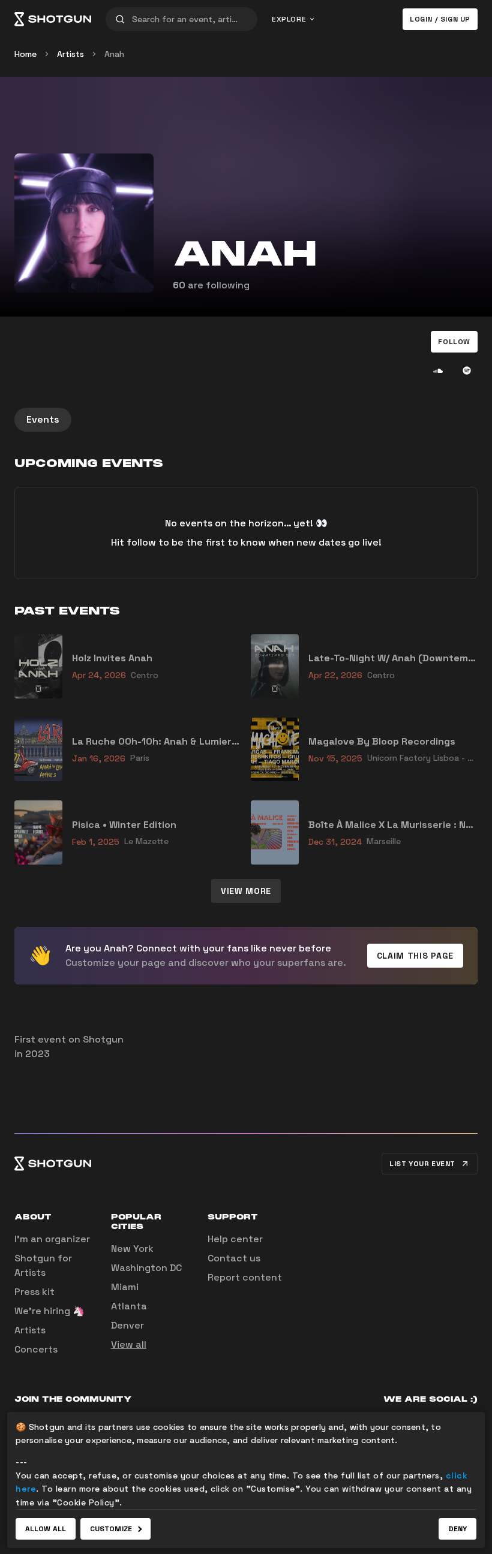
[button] (454, 342)
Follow (454, 342)
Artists (70, 54)
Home (25, 54)
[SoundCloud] (438, 370)
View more (246, 891)
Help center (235, 1239)
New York (132, 1248)
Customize (111, 1529)
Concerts (36, 1349)
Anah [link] (114, 54)
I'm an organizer (52, 1239)
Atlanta (129, 1306)
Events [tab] (42, 419)
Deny (457, 1529)
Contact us (234, 1258)
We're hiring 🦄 (49, 1311)
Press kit (34, 1291)
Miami (125, 1287)
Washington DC (146, 1267)
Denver (127, 1325)
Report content (245, 1277)
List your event (422, 1163)
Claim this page (415, 955)
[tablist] (246, 420)
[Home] (52, 19)
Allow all (45, 1529)
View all (128, 1344)
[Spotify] (467, 370)
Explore (289, 19)
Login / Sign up (440, 19)
